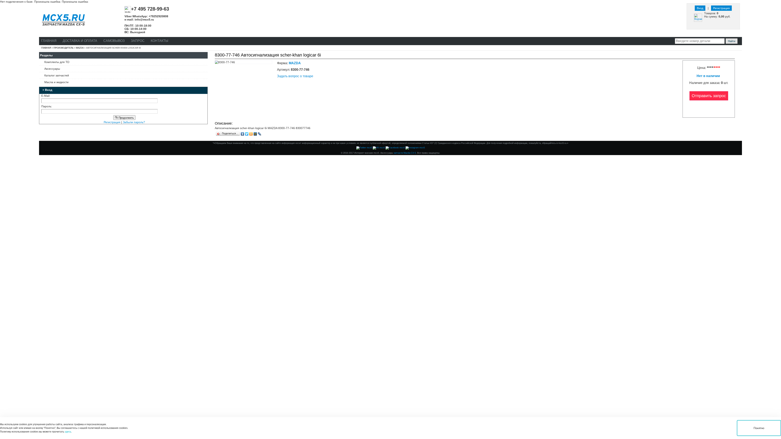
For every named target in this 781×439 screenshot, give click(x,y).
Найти (731, 41)
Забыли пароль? (134, 122)
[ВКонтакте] (242, 134)
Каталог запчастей (56, 75)
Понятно (759, 428)
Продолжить (126, 117)
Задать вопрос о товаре (295, 76)
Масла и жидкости (56, 82)
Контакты (159, 40)
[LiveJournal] (259, 134)
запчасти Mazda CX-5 (405, 153)
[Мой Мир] (255, 134)
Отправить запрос (709, 95)
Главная (49, 40)
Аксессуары (52, 68)
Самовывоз (114, 40)
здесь (68, 431)
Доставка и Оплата (80, 40)
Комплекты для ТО (56, 62)
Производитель (63, 48)
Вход (700, 8)
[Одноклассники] (251, 134)
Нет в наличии (709, 76)
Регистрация (721, 8)
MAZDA (80, 48)
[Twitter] (247, 134)
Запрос (138, 40)
